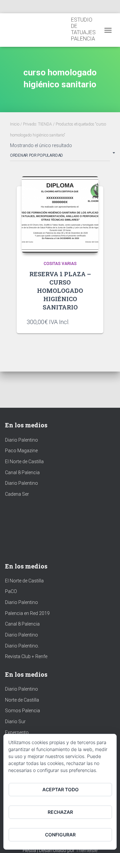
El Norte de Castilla (24, 461)
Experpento (17, 732)
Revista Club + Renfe (26, 656)
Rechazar (60, 812)
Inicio (14, 124)
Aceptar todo (60, 789)
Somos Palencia (22, 710)
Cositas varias (60, 263)
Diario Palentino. (22, 645)
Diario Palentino (21, 440)
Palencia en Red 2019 (27, 613)
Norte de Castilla (22, 700)
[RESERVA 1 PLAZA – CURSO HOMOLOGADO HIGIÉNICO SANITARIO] (60, 214)
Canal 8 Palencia (22, 472)
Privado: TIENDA (37, 124)
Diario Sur (15, 721)
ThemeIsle (86, 850)
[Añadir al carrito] (90, 321)
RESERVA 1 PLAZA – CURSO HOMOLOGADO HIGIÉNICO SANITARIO (60, 290)
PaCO (11, 591)
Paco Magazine (21, 450)
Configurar (60, 834)
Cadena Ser (17, 494)
